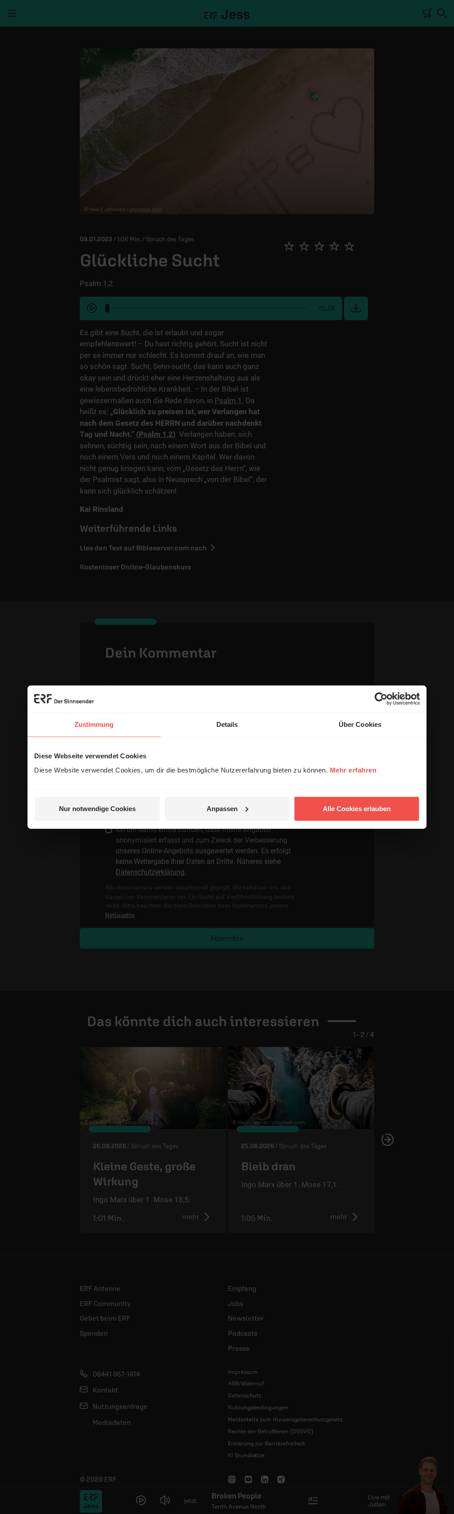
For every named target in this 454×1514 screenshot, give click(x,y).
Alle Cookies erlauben (357, 808)
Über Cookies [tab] (360, 724)
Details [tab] (227, 724)
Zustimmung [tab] (94, 724)
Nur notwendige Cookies (97, 808)
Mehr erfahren (353, 769)
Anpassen (222, 808)
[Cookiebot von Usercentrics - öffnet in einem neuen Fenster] (381, 699)
